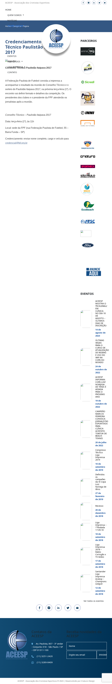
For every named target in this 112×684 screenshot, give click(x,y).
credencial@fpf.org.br (16, 143)
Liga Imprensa (15, 66)
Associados (14, 61)
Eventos (11, 56)
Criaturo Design (88, 681)
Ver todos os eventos (94, 601)
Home (8, 9)
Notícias (12, 20)
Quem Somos (14, 15)
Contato (12, 72)
